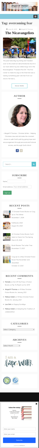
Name (5, 181)
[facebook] (17, 150)
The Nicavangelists (19, 33)
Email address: (8, 187)
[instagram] (21, 150)
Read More (19, 86)
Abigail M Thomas (27, 29)
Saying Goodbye (20, 304)
